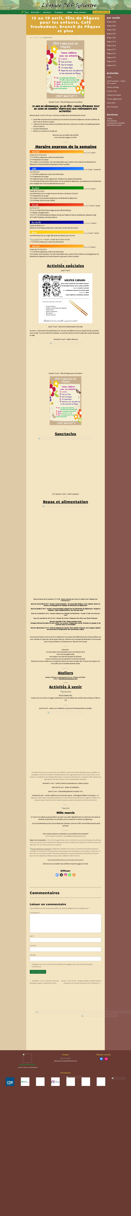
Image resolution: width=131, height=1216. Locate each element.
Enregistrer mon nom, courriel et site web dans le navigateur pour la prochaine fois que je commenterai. (62, 965)
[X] (61, 874)
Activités (35, 12)
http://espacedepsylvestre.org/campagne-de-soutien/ (65, 860)
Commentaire (35, 913)
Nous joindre (80, 12)
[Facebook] (57, 874)
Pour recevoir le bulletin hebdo (101, 12)
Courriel (33, 945)
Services (47, 12)
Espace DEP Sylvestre (27, 1064)
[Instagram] (65, 874)
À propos (59, 12)
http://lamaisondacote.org (68, 679)
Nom (32, 936)
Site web (32, 955)
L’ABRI (69, 12)
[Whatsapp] (69, 874)
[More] (73, 874)
